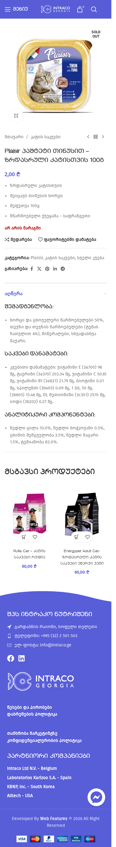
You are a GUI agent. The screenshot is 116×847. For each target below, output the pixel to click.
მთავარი (14, 137)
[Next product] (103, 137)
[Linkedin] (21, 658)
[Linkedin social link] (55, 269)
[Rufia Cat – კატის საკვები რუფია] (29, 514)
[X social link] (39, 269)
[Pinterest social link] (47, 269)
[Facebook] (10, 658)
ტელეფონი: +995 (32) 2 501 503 (46, 635)
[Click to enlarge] (16, 115)
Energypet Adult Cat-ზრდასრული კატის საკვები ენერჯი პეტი (82, 557)
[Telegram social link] (63, 269)
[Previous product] (88, 137)
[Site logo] (56, 9)
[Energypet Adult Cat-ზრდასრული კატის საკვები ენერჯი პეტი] (82, 514)
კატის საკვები (46, 137)
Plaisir (37, 257)
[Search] (94, 9)
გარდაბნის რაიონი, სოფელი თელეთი (56, 626)
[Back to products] (95, 137)
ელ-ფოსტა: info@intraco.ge (43, 645)
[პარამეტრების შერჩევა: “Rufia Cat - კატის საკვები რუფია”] (24, 536)
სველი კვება (90, 257)
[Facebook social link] (31, 269)
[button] (76, 536)
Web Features (53, 818)
